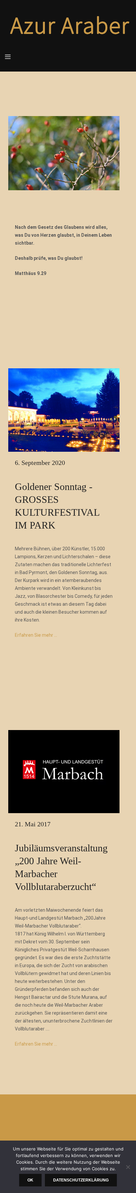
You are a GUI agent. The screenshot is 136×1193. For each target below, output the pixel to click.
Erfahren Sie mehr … (36, 635)
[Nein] (127, 1167)
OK (30, 1180)
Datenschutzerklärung (81, 1180)
